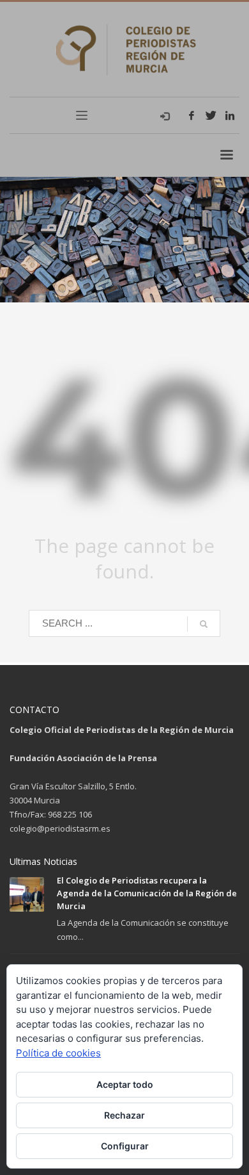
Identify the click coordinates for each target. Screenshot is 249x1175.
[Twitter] (210, 115)
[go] (203, 624)
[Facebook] (191, 115)
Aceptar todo (124, 1084)
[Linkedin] (229, 115)
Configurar (125, 1145)
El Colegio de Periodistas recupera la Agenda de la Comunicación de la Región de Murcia (147, 893)
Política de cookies (58, 1053)
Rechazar (124, 1115)
